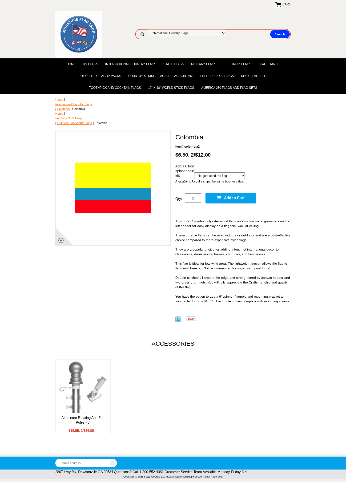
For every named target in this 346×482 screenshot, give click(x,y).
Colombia (63, 109)
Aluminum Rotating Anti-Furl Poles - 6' (82, 420)
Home (71, 64)
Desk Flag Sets (254, 76)
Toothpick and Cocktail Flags (115, 87)
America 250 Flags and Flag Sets (229, 87)
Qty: (178, 199)
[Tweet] (178, 321)
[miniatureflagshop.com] (78, 34)
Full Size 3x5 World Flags (74, 123)
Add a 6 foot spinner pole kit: (184, 171)
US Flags (90, 64)
